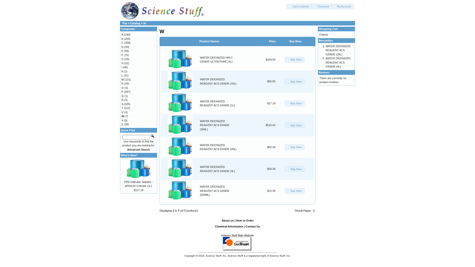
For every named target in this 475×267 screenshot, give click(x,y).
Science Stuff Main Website (237, 235)
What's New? (129, 155)
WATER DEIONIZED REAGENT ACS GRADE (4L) (338, 62)
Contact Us (252, 226)
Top (124, 23)
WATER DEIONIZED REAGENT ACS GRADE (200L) (214, 125)
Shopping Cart (328, 28)
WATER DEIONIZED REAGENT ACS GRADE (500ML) (214, 190)
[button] (299, 6)
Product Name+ (209, 41)
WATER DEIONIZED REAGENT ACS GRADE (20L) (338, 50)
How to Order (245, 220)
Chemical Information (229, 226)
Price (272, 41)
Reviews (324, 72)
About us (228, 220)
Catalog (135, 23)
